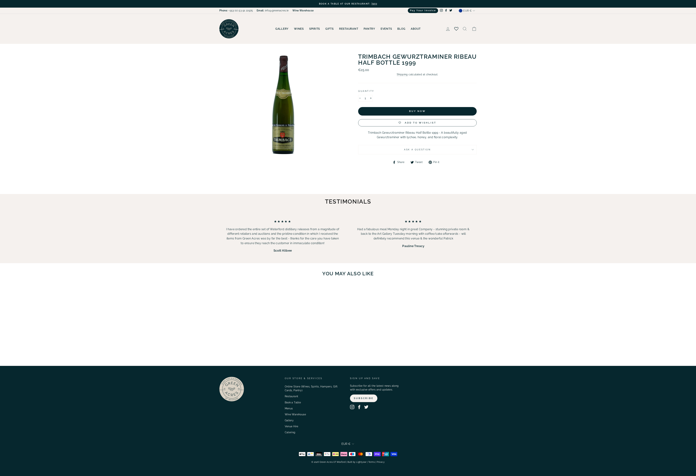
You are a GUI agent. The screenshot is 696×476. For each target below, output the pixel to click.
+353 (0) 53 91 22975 (236, 10)
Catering (290, 432)
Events (386, 28)
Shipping (402, 74)
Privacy (381, 462)
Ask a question (417, 149)
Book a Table (293, 402)
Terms (371, 462)
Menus (289, 408)
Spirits (314, 28)
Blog (401, 28)
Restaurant (348, 28)
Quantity (366, 91)
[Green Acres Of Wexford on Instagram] (352, 407)
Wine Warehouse (295, 414)
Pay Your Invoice (423, 10)
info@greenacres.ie (273, 10)
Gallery (282, 28)
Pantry (369, 28)
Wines (299, 28)
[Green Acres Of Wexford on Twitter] (366, 407)
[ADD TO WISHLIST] (263, 289)
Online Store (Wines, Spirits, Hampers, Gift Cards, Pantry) (311, 388)
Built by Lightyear (356, 462)
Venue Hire (291, 426)
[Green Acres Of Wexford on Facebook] (359, 407)
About (416, 28)
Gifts (329, 28)
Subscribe (364, 398)
